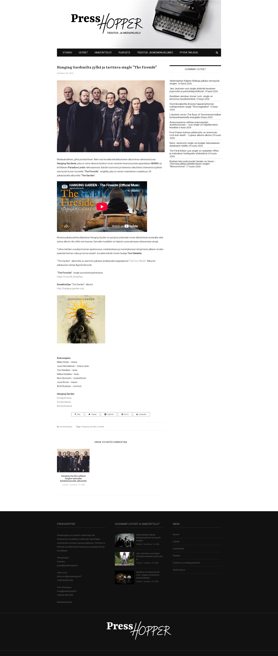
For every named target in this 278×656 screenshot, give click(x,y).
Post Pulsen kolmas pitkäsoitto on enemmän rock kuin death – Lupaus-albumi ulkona (193, 134)
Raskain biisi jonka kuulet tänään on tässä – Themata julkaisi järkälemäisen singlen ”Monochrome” (193, 164)
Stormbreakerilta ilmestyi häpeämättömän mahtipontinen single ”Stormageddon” (192, 105)
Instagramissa (64, 398)
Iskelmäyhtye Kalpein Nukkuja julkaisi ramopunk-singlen (195, 82)
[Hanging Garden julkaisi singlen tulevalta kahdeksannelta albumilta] (73, 461)
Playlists (124, 52)
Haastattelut (103, 52)
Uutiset (83, 52)
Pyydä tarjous (189, 52)
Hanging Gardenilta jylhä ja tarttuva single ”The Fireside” (107, 68)
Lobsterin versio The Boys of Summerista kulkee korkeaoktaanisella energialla (195, 116)
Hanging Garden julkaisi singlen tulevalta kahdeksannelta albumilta (73, 478)
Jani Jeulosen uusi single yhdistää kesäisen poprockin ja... (149, 556)
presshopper (66, 426)
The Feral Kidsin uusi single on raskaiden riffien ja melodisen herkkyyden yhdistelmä (194, 152)
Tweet (93, 414)
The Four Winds (137, 261)
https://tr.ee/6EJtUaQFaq (70, 276)
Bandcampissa (64, 406)
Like (78, 414)
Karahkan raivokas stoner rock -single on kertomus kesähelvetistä (191, 97)
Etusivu (67, 52)
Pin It (126, 414)
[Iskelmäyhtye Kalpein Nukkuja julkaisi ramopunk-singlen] (124, 540)
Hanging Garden (89, 426)
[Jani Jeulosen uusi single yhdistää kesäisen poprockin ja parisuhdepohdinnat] (124, 558)
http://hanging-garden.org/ (70, 288)
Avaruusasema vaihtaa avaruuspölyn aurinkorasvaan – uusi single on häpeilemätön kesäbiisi (194, 125)
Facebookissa (64, 402)
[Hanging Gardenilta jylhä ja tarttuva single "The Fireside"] (111, 118)
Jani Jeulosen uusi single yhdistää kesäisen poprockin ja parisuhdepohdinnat (192, 90)
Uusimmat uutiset (195, 69)
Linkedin (142, 414)
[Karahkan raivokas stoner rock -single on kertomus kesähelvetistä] (124, 577)
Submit (110, 414)
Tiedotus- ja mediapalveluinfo (155, 52)
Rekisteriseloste (64, 602)
